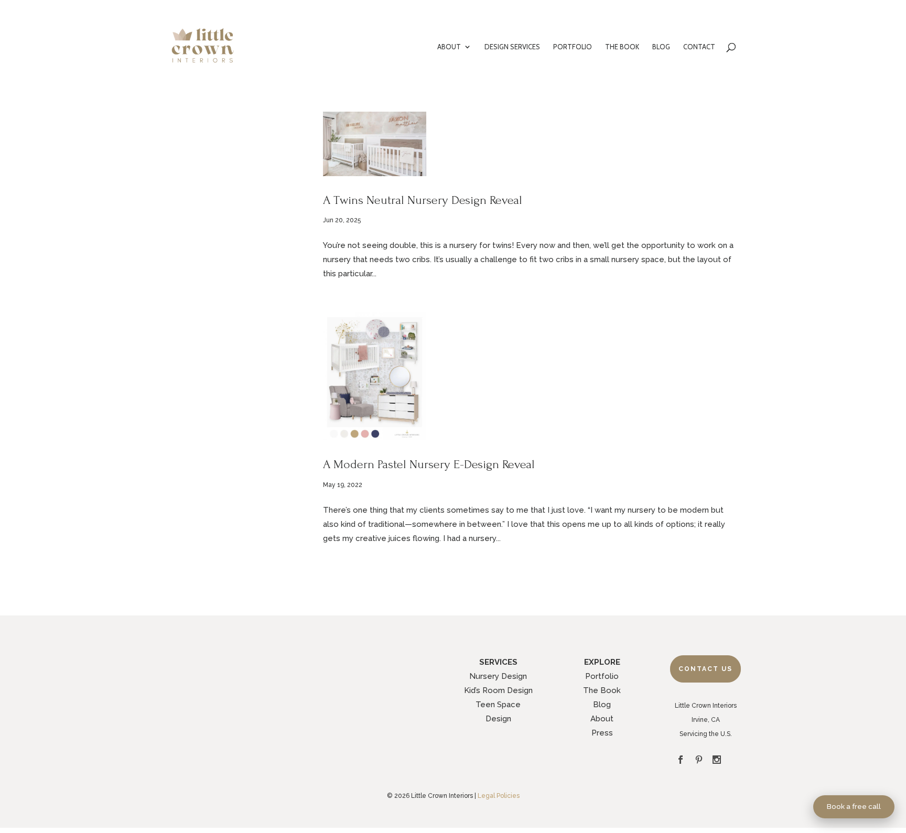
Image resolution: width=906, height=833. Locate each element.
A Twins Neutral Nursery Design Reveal (422, 200)
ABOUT (449, 47)
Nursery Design (498, 676)
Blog (602, 704)
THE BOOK (622, 47)
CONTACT (699, 47)
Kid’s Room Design (498, 690)
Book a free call (854, 806)
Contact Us (705, 669)
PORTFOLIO (572, 47)
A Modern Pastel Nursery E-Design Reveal (429, 464)
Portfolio (602, 676)
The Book (602, 690)
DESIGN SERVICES (512, 47)
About (601, 718)
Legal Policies (499, 795)
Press (602, 733)
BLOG (661, 47)
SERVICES (498, 662)
